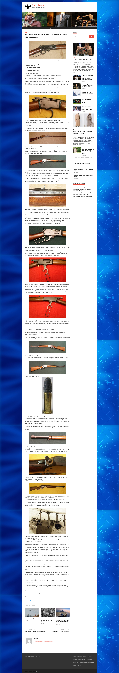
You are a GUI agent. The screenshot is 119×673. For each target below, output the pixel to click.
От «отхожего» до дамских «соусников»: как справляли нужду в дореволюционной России (88, 150)
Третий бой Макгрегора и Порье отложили (82, 200)
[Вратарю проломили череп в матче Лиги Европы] (77, 103)
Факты (73, 28)
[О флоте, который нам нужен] (32, 617)
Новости (39, 28)
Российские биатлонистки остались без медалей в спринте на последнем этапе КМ (87, 93)
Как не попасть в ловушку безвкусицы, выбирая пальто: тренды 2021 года (82, 131)
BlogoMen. (38, 5)
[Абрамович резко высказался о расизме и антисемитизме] (77, 88)
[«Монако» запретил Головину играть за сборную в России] (77, 111)
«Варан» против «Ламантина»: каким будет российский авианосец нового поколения (62, 621)
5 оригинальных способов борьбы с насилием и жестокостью (83, 158)
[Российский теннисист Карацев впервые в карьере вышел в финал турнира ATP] (77, 79)
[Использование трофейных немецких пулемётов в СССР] (48, 617)
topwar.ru (32, 600)
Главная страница (30, 28)
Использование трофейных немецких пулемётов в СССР (48, 620)
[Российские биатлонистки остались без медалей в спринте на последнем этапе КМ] (77, 95)
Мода (57, 28)
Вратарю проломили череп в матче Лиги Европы (87, 101)
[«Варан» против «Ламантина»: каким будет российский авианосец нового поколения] (63, 617)
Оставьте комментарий (39, 39)
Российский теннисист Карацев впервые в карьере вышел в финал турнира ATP (87, 77)
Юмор (78, 28)
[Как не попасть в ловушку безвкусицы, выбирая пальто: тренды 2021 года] (83, 127)
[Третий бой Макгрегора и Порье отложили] (83, 56)
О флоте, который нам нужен (80, 187)
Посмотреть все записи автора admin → (43, 641)
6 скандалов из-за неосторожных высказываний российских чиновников (84, 164)
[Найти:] (83, 36)
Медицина (51, 28)
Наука (62, 28)
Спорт (68, 28)
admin (32, 39)
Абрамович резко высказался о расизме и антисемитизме (87, 85)
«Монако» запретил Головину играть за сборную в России (87, 108)
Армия (45, 28)
